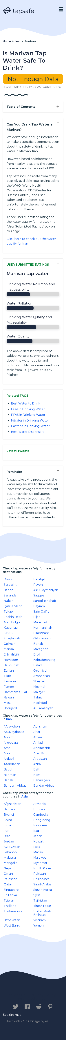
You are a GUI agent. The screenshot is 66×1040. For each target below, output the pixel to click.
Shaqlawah (12, 638)
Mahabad (40, 622)
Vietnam (39, 920)
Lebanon (10, 852)
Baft (36, 769)
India (7, 825)
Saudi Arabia (42, 884)
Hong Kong (41, 820)
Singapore (11, 890)
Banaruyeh (41, 780)
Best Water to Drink (25, 403)
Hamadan (11, 660)
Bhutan (39, 809)
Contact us (15, 995)
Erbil (36, 654)
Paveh (38, 584)
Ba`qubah (11, 665)
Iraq (36, 830)
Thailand (10, 906)
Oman (8, 873)
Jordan (9, 841)
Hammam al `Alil (16, 692)
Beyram (39, 606)
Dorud (8, 579)
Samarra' (10, 681)
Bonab (38, 644)
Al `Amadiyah (43, 708)
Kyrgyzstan (12, 847)
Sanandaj (10, 595)
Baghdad (40, 703)
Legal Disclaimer (31, 998)
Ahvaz (37, 737)
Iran (9, 719)
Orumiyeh (40, 670)
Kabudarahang (44, 660)
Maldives (39, 857)
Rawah (9, 697)
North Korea (42, 868)
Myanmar (40, 863)
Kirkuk (8, 633)
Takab (8, 611)
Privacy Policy (43, 995)
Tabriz (38, 697)
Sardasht (10, 584)
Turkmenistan (14, 911)
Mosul (8, 703)
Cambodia (40, 814)
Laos (36, 847)
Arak (7, 753)
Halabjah (39, 579)
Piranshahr (41, 633)
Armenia (39, 804)
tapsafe (22, 10)
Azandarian (41, 676)
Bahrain (9, 809)
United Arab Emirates (42, 913)
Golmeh (10, 644)
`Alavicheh (12, 726)
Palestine (10, 879)
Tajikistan (40, 900)
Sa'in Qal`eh (42, 611)
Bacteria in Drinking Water (30, 426)
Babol (8, 769)
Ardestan (40, 758)
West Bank (12, 925)
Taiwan (9, 900)
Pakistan (39, 873)
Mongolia (10, 863)
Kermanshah (42, 627)
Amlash (38, 742)
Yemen (38, 925)
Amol (7, 748)
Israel (7, 836)
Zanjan (9, 670)
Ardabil (9, 758)
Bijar (36, 617)
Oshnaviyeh (42, 638)
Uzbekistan (12, 920)
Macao (38, 852)
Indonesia (40, 825)
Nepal (8, 868)
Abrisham (40, 726)
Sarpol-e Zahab (44, 601)
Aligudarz (11, 742)
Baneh (8, 590)
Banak (8, 780)
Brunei (9, 814)
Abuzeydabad (14, 732)
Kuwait (38, 841)
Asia (24, 796)
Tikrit (7, 676)
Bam (36, 775)
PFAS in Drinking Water (28, 415)
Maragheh (40, 649)
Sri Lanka (10, 895)
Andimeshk (41, 748)
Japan (37, 836)
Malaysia (10, 857)
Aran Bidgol (12, 622)
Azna (37, 764)
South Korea (42, 890)
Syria (36, 895)
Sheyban (39, 681)
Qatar (8, 884)
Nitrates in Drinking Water (30, 420)
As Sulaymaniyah (45, 590)
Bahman (10, 775)
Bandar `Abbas (15, 785)
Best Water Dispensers (27, 432)
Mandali (9, 649)
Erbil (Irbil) (11, 654)
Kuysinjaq (11, 627)
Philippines (41, 879)
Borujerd (10, 708)
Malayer (39, 692)
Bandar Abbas (43, 785)
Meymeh (39, 686)
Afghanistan (12, 804)
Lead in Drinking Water (28, 409)
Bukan (9, 601)
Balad (37, 665)
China (8, 820)
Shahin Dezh (13, 617)
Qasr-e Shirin (13, 606)
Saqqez (38, 595)
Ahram (8, 737)
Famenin (10, 686)
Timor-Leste (42, 906)
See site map (12, 1014)
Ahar (36, 732)
